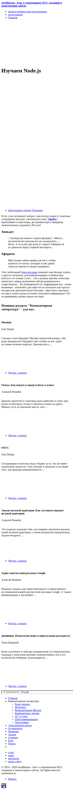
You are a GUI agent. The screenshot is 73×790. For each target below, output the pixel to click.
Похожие (37, 210)
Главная (12, 698)
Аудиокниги (15, 728)
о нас (11, 752)
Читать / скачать (17, 372)
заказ (11, 755)
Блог (11, 740)
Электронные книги (20, 725)
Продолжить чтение (19, 210)
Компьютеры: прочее (27, 713)
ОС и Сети (21, 716)
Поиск (12, 743)
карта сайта (14, 761)
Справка (13, 737)
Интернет (20, 707)
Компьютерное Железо (28, 710)
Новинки (13, 731)
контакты (13, 758)
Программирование (26, 719)
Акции (12, 734)
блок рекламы (29, 272)
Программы (22, 722)
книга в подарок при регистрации (27, 11)
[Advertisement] (26, 43)
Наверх (12, 779)
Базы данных (22, 704)
